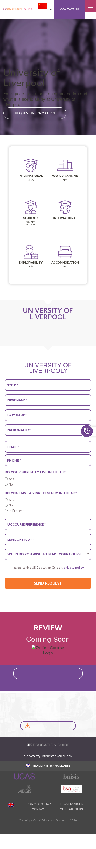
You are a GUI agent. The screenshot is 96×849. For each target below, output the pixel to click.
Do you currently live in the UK (35, 472)
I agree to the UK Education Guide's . (48, 567)
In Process (16, 510)
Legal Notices (71, 804)
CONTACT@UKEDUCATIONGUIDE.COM (49, 756)
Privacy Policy (39, 804)
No (11, 484)
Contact (39, 809)
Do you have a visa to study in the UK (41, 493)
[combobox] (10, 460)
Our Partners (71, 809)
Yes (11, 478)
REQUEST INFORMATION (35, 113)
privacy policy (74, 567)
